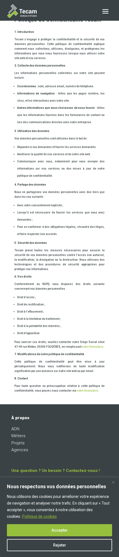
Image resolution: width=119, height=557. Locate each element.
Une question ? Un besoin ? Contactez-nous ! (55, 470)
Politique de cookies (39, 516)
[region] (59, 517)
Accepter (59, 530)
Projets (18, 442)
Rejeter (59, 545)
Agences (19, 449)
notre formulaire (92, 346)
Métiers (18, 435)
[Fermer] (113, 482)
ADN (15, 428)
